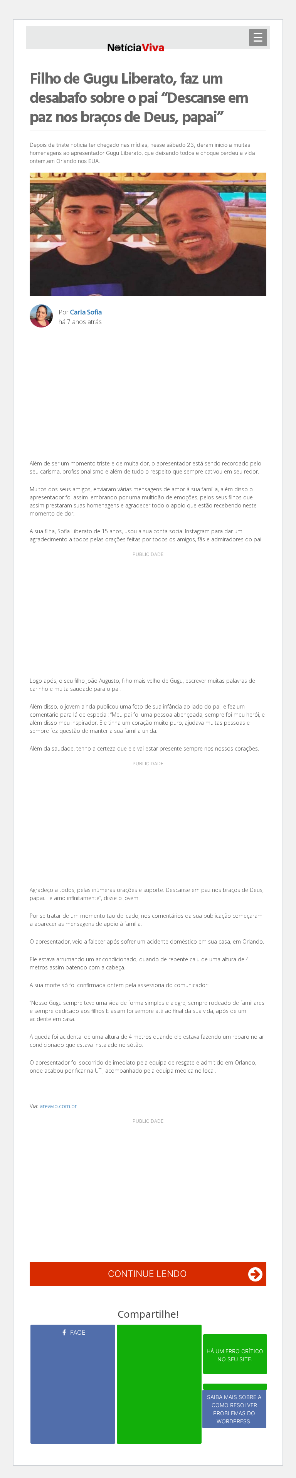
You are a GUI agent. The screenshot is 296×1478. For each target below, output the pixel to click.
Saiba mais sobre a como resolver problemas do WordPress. (234, 1409)
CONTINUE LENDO (147, 1273)
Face (77, 1332)
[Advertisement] (148, 396)
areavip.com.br (58, 1106)
